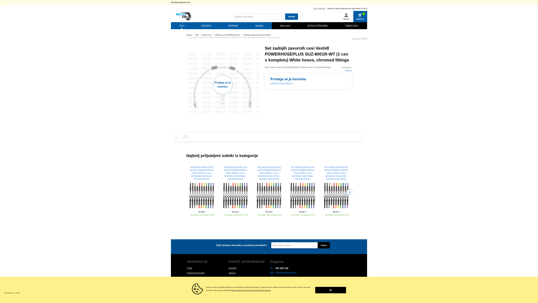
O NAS (189, 268)
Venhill (348, 70)
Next (349, 192)
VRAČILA (232, 273)
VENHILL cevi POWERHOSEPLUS (227, 35)
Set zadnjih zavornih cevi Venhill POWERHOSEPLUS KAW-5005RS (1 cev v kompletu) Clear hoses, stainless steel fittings (269, 173)
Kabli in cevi (207, 35)
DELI (197, 35)
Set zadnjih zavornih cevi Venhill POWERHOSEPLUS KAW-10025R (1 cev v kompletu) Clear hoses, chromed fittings (235, 173)
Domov (189, 35)
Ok (330, 290)
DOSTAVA (233, 268)
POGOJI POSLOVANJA (196, 273)
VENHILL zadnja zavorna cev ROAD (256, 35)
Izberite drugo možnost (281, 83)
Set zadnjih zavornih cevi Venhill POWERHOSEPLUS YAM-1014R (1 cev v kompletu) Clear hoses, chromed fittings (303, 173)
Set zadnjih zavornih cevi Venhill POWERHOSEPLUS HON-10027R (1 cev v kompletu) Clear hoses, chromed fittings (202, 173)
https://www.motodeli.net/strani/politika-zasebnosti (251, 290)
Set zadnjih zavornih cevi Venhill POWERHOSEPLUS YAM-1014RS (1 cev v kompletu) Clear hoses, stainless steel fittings (336, 173)
